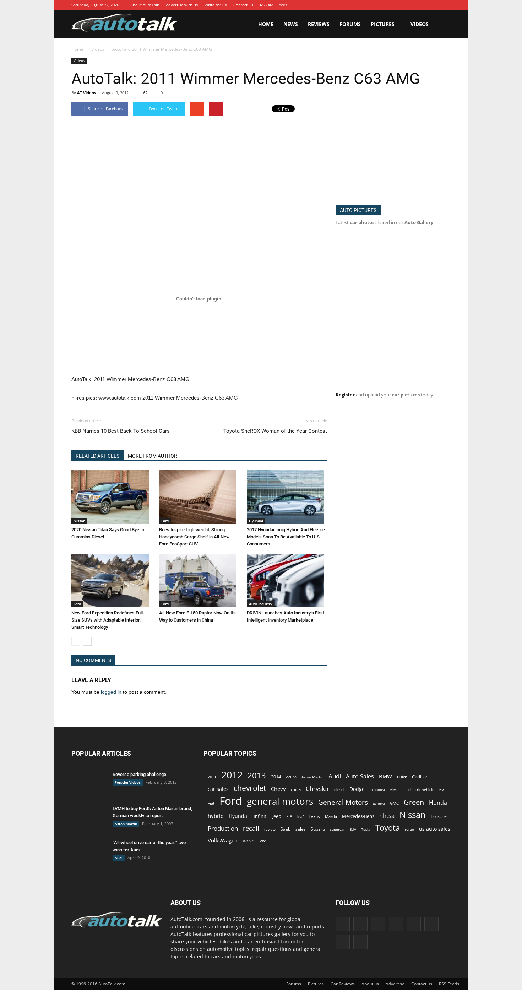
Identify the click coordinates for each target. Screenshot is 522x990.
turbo (409, 829)
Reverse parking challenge (139, 774)
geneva (379, 803)
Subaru (318, 829)
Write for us (216, 4)
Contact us (421, 984)
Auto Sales (360, 776)
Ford (165, 520)
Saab (285, 829)
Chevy (278, 788)
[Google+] (381, 5)
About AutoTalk (144, 4)
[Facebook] (370, 5)
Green (414, 802)
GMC (394, 803)
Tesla (365, 829)
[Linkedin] (402, 5)
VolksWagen (223, 840)
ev (441, 789)
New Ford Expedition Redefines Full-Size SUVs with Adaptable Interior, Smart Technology (107, 620)
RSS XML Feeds (273, 4)
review (270, 829)
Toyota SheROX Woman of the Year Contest (275, 431)
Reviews (319, 24)
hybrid (216, 815)
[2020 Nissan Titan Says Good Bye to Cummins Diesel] (111, 497)
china (296, 789)
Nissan (79, 520)
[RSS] (424, 5)
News (290, 24)
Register (345, 395)
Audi (119, 857)
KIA (289, 816)
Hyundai (256, 520)
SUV (353, 829)
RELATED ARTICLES (97, 456)
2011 (212, 776)
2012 (232, 774)
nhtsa (387, 815)
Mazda (331, 816)
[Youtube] (445, 5)
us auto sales (434, 828)
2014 (276, 776)
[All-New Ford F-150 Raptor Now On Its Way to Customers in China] (199, 580)
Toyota (387, 827)
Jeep (276, 816)
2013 (257, 775)
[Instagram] (392, 5)
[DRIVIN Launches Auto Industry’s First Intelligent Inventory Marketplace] (287, 580)
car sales (218, 789)
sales (300, 829)
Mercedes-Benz (358, 816)
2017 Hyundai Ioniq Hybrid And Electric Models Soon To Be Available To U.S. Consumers (286, 537)
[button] (442, 24)
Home (265, 24)
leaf (300, 816)
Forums (350, 24)
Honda (438, 803)
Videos (419, 24)
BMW (385, 776)
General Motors (343, 802)
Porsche (439, 816)
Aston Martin (126, 823)
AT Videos (86, 92)
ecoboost (377, 789)
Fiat (211, 803)
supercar (337, 829)
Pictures (383, 24)
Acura (291, 776)
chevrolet (250, 788)
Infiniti (260, 816)
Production (223, 828)
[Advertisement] (267, 179)
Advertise (395, 984)
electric (396, 789)
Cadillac (420, 776)
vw (263, 840)
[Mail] (413, 5)
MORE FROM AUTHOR (152, 456)
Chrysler (317, 788)
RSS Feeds (449, 984)
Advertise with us (182, 4)
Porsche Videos (128, 782)
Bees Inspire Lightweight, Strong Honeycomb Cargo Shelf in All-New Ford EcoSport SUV (194, 537)
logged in (111, 692)
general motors (280, 801)
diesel (339, 789)
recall (251, 828)
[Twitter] (434, 5)
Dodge (357, 789)
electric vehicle (421, 789)
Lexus (314, 816)
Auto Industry (260, 603)
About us (370, 984)
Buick (402, 776)
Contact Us (243, 4)
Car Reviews (343, 984)
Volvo (249, 840)
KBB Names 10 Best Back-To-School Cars (120, 431)
